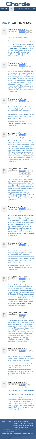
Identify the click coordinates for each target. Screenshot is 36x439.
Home (2, 8)
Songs (6, 8)
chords (25, 434)
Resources (27, 8)
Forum (33, 8)
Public (16, 8)
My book (21, 8)
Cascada (6, 22)
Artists (11, 8)
